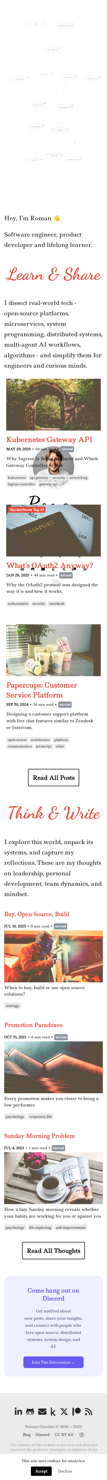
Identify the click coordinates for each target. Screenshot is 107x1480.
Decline (65, 1471)
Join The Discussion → (53, 1362)
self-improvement (71, 1227)
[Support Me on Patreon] (76, 1411)
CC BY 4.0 (64, 1434)
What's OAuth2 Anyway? (49, 565)
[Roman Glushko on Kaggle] (53, 1411)
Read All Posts (54, 778)
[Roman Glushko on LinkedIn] (18, 1411)
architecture (40, 740)
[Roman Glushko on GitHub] (30, 1411)
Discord (42, 1434)
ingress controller (21, 484)
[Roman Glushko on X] (64, 1411)
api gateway (39, 478)
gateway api (48, 484)
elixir (60, 746)
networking (78, 478)
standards (56, 604)
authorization (18, 604)
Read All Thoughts (53, 1251)
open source (17, 740)
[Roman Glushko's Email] (42, 1411)
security (59, 478)
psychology (15, 1116)
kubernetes (17, 478)
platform (61, 740)
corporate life (40, 1116)
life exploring (40, 1227)
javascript (43, 746)
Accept (41, 1471)
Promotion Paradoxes (33, 1025)
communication (20, 746)
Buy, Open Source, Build (36, 914)
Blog (26, 1434)
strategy (12, 1005)
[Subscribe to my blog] (88, 1411)
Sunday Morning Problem (39, 1136)
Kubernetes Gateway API (49, 439)
